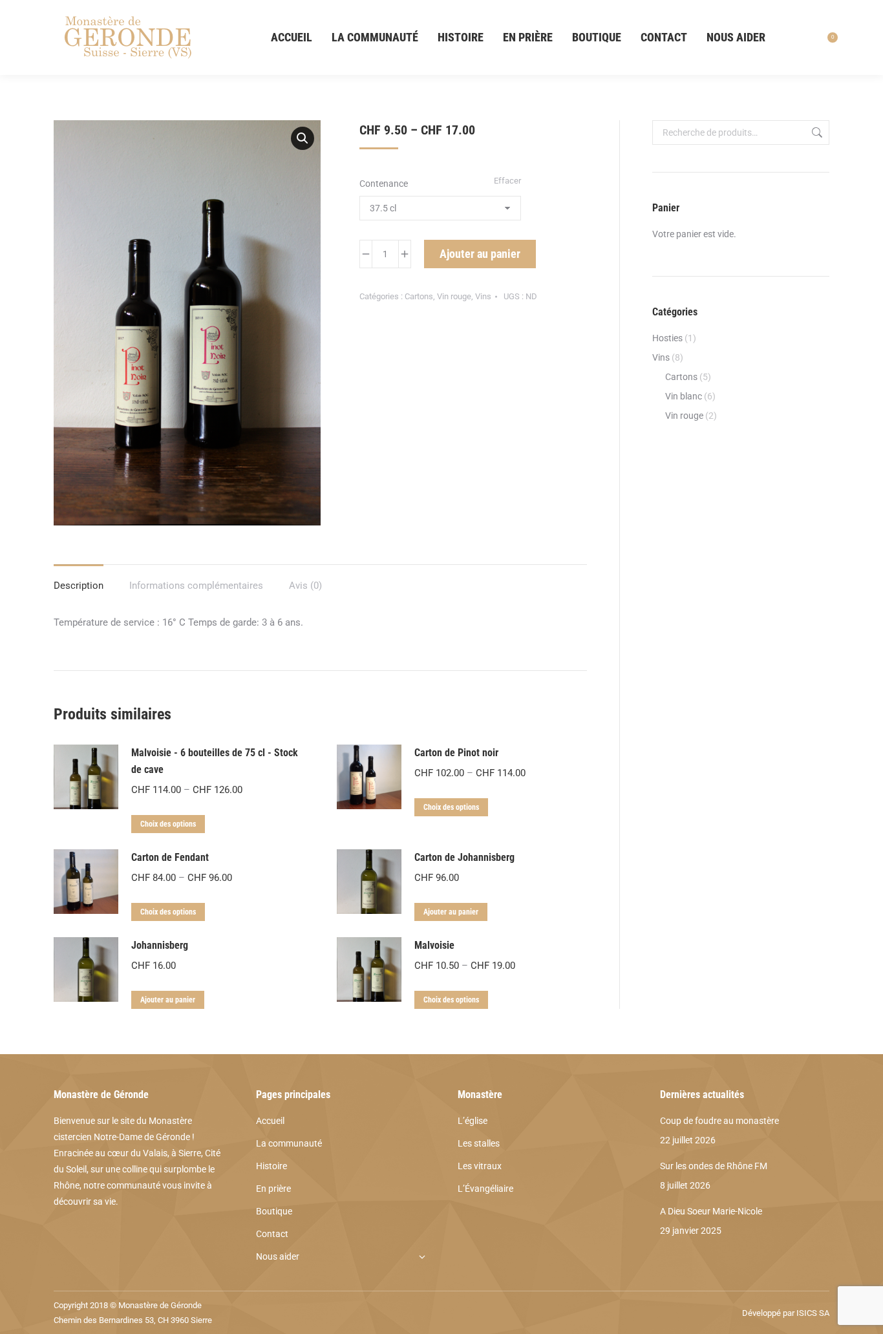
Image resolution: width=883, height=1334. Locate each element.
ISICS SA (812, 1313)
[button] (302, 138)
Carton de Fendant (170, 857)
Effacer (507, 180)
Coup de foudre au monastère (719, 1121)
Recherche (815, 132)
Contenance (383, 183)
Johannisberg (159, 945)
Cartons (419, 296)
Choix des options (168, 824)
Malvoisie (434, 945)
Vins (483, 296)
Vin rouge (454, 296)
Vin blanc (683, 396)
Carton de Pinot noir (456, 752)
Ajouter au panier (480, 253)
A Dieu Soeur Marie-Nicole (711, 1211)
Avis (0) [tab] (305, 585)
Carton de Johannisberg (464, 857)
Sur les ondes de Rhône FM (713, 1166)
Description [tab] (78, 585)
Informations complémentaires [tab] (196, 585)
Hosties (667, 338)
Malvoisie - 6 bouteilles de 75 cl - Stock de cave (214, 761)
